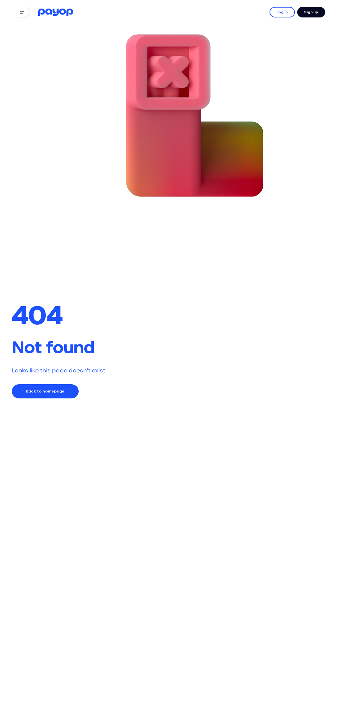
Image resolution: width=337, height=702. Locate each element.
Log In (282, 12)
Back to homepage (45, 391)
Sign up (311, 12)
